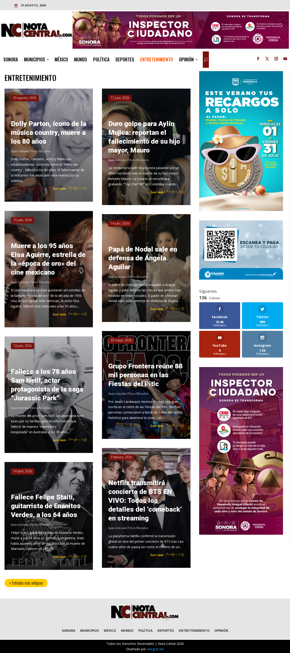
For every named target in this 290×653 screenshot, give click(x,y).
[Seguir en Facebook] (258, 58)
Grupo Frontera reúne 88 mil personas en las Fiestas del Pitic (145, 375)
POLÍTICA (101, 60)
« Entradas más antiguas (26, 583)
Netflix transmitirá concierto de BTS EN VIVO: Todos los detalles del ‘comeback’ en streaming (145, 500)
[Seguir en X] (267, 58)
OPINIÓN (186, 60)
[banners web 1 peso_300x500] (241, 210)
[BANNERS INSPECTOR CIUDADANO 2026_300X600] (241, 533)
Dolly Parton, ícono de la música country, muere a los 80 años (48, 132)
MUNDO (80, 60)
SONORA (10, 60)
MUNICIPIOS (34, 60)
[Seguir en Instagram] (276, 58)
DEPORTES (125, 60)
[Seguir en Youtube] (285, 58)
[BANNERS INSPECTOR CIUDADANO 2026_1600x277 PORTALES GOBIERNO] (180, 47)
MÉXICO (61, 60)
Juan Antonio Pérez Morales (31, 151)
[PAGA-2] (241, 278)
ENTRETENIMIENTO (156, 60)
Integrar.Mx (155, 649)
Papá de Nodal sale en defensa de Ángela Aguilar (142, 258)
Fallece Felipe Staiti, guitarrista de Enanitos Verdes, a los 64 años (46, 506)
